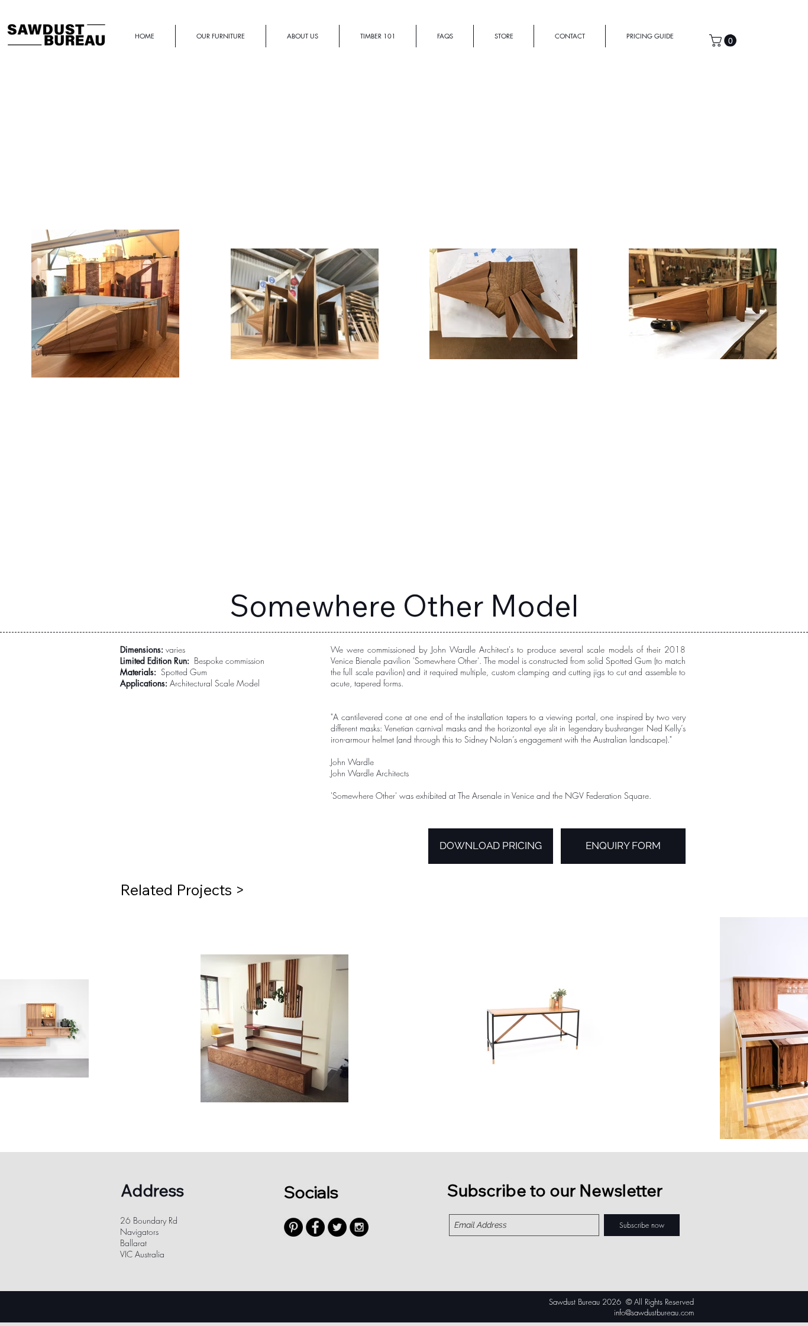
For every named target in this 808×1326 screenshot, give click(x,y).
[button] (724, 40)
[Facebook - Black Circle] (315, 1227)
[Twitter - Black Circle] (337, 1227)
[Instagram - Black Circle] (359, 1227)
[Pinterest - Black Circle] (293, 1227)
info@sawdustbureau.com (654, 1312)
